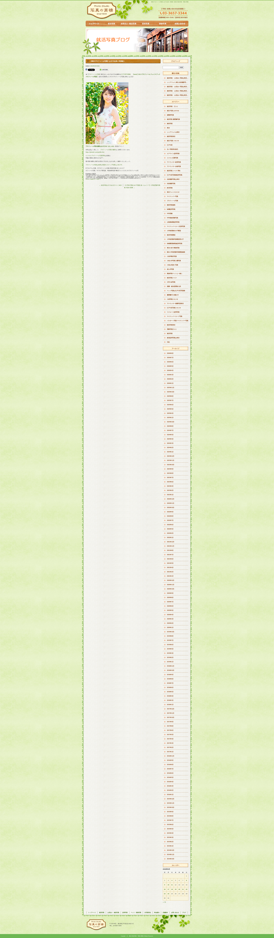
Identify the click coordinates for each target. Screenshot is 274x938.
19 (175, 889)
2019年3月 (170, 653)
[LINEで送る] (104, 69)
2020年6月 (170, 606)
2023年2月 (170, 490)
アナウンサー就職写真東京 (175, 303)
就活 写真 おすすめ (173, 110)
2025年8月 (170, 396)
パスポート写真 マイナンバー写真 (177, 320)
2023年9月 (170, 469)
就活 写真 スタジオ (173, 140)
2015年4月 (170, 833)
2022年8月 (170, 516)
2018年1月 (170, 704)
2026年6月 (170, 362)
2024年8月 (170, 426)
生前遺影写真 (171, 183)
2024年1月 (170, 452)
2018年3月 (170, 700)
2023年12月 (170, 456)
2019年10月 (170, 632)
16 (164, 889)
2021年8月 (170, 550)
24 (168, 894)
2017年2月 (170, 747)
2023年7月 (170, 477)
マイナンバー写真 (172, 196)
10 (168, 885)
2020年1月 (170, 627)
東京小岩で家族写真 (173, 248)
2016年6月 (170, 773)
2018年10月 (170, 670)
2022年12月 (170, 499)
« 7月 (164, 902)
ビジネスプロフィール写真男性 (95, 155)
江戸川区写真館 (126, 74)
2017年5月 (170, 734)
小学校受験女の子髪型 (174, 230)
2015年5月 (170, 829)
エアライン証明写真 (173, 153)
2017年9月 (170, 722)
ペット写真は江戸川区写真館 (176, 290)
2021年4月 (170, 567)
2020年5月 (170, 610)
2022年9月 (170, 512)
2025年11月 (170, 387)
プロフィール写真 (94, 74)
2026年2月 (170, 379)
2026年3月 (170, 374)
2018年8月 (170, 679)
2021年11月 (170, 546)
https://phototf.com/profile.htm (95, 152)
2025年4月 (170, 413)
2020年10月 (170, 589)
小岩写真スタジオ (172, 299)
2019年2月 (170, 657)
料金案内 (156, 912)
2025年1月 (170, 417)
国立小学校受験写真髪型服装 (176, 252)
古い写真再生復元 (172, 149)
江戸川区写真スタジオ (174, 308)
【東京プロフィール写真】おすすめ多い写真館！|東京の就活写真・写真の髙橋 (169, 1)
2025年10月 (170, 392)
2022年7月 (170, 520)
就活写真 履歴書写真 (173, 119)
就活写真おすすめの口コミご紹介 (110, 185)
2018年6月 (170, 687)
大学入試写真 (171, 282)
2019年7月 (170, 640)
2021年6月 (170, 559)
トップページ (94, 23)
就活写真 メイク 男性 (173, 170)
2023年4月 (170, 486)
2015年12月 (170, 799)
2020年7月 (170, 602)
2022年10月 (170, 507)
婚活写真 (170, 123)
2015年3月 (170, 837)
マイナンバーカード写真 (174, 316)
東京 (168, 128)
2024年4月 (170, 439)
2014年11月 (170, 854)
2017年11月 (170, 713)
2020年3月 (170, 619)
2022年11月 (170, 503)
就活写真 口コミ (172, 106)
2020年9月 (170, 593)
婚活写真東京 (171, 136)
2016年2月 (170, 790)
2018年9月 (170, 674)
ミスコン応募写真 (172, 158)
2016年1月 (170, 794)
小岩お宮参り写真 (172, 265)
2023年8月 (170, 473)
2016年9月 (170, 760)
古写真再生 (147, 912)
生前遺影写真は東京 (173, 179)
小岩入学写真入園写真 (174, 260)
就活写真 (111, 23)
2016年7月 (170, 769)
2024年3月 (170, 443)
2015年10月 (170, 807)
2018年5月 (170, 692)
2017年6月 (170, 730)
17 (168, 889)
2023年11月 (170, 460)
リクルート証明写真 (173, 312)
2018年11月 (170, 666)
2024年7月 (170, 430)
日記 (168, 342)
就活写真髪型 (171, 235)
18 (172, 889)
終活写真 (170, 188)
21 (183, 889)
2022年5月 (170, 529)
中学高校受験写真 (172, 218)
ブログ (184, 912)
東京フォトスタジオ (173, 192)
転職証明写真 (171, 209)
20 (179, 889)
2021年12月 (170, 542)
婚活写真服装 (171, 205)
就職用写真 (170, 115)
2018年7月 (170, 683)
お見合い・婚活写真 (128, 23)
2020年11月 (170, 584)
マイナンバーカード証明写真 (176, 226)
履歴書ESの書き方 (173, 295)
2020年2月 (170, 623)
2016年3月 (170, 786)
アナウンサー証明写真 (174, 162)
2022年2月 (170, 533)
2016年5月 (170, 777)
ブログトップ (175, 61)
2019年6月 (170, 644)
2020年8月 (170, 597)
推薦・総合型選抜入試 (174, 286)
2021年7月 (170, 554)
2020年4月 (170, 614)
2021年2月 (170, 572)
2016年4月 (170, 781)
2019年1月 (170, 662)
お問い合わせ (179, 23)
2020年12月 (170, 580)
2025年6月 (170, 404)
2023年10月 (170, 464)
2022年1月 (170, 537)
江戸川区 (170, 145)
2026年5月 (170, 366)
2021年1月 (170, 576)
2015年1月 (170, 846)
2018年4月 (170, 696)
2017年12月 (170, 709)
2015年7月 (170, 820)
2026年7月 (170, 357)
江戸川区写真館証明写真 (174, 175)
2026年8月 (170, 353)
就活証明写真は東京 (173, 338)
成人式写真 (170, 269)
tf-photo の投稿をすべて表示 (93, 179)
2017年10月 (170, 717)
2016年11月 (170, 756)
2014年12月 (170, 850)
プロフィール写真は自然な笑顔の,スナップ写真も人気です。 (105, 165)
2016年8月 (170, 764)
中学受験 (170, 213)
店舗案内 (165, 912)
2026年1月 (170, 383)
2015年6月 (170, 824)
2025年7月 (170, 400)
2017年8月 (170, 726)
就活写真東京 (171, 325)
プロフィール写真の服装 (108, 149)
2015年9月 (170, 811)
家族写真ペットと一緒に (174, 273)
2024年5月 (170, 434)
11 (172, 885)
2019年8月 (170, 636)
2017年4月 (170, 739)
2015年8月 (170, 816)
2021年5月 (170, 563)
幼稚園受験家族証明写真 (174, 243)
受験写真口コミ (172, 329)
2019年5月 (170, 649)
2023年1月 (170, 494)
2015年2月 (170, 841)
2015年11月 (170, 803)
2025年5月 (170, 409)
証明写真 (145, 23)
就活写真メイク (172, 278)
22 (186, 889)
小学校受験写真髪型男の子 (175, 239)
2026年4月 (170, 370)
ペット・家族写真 (162, 23)
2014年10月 (170, 859)
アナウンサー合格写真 (174, 166)
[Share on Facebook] (86, 69)
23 (164, 894)
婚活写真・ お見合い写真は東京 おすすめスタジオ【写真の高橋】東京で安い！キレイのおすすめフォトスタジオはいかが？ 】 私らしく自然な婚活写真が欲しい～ (177, 78)
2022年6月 (170, 524)
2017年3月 (170, 743)
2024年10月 (170, 422)
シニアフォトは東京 (173, 132)
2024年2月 (170, 447)
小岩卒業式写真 (172, 256)
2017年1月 (170, 751)
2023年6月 (170, 482)
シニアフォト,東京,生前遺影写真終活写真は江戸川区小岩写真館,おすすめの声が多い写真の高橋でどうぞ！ (177, 82)
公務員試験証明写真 (173, 222)
